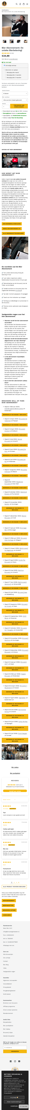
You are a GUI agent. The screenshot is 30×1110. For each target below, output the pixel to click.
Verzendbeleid (7, 984)
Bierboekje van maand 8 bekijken (14, 487)
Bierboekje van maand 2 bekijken (14, 425)
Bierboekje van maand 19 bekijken (15, 611)
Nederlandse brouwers (19, 115)
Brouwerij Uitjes (9, 910)
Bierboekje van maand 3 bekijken (14, 435)
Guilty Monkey (23, 721)
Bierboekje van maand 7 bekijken (14, 475)
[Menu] (27, 4)
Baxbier (7, 504)
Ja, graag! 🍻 (14, 1097)
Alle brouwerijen (8, 954)
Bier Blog (5, 964)
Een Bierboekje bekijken (11, 223)
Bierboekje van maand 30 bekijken (15, 740)
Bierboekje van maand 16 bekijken (15, 577)
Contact (5, 961)
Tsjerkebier (22, 698)
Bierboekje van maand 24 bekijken (15, 668)
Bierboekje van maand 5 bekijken (14, 455)
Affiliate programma (9, 1006)
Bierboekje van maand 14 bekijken (15, 555)
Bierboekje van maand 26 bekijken (15, 692)
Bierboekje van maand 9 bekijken (14, 498)
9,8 (16, 111)
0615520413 (10, 935)
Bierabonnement (9, 900)
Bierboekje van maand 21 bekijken (15, 634)
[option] (3, 42)
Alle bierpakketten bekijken (13, 233)
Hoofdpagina (5, 10)
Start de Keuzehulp (17, 118)
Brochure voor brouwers (10, 1003)
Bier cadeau (15, 767)
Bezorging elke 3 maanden (13, 77)
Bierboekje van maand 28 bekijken (15, 716)
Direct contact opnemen (10, 1010)
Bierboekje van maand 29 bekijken (15, 728)
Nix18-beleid (6, 994)
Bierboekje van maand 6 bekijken (14, 465)
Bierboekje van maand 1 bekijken (14, 414)
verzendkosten (13, 59)
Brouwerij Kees (22, 592)
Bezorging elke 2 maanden (13, 75)
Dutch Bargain (22, 733)
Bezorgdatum (7, 113)
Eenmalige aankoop (10, 65)
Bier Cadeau (6, 1029)
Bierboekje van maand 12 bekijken (15, 534)
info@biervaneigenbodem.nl (11, 931)
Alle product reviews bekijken (14, 886)
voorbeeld (18, 290)
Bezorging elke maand (12, 72)
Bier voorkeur (6, 97)
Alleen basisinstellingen (14, 1102)
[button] (6, 53)
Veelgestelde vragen (9, 971)
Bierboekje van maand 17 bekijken (15, 588)
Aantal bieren (6, 90)
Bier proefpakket (15, 773)
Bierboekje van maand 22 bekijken (15, 645)
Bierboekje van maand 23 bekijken (15, 656)
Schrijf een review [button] (15, 791)
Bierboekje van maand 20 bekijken (15, 623)
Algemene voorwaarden (10, 980)
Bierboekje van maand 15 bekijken (15, 566)
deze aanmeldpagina (13, 129)
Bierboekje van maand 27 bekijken (15, 704)
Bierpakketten (8, 905)
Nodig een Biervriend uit (11, 228)
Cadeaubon (7, 915)
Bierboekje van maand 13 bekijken (15, 544)
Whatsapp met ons (8, 945)
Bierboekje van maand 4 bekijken (14, 445)
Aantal (4, 103)
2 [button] (14, 882)
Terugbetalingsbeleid (9, 990)
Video (4, 968)
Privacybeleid (8, 1093)
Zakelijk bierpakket (8, 1036)
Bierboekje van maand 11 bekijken (15, 522)
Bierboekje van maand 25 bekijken (15, 680)
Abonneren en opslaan (11, 70)
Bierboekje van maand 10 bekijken (15, 509)
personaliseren (22, 113)
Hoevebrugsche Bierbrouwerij (14, 408)
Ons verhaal (6, 958)
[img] (7, 806)
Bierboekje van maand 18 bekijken (15, 599)
